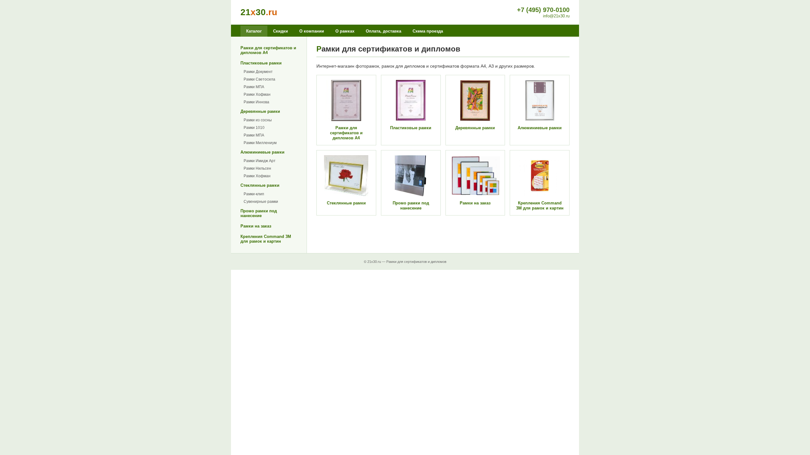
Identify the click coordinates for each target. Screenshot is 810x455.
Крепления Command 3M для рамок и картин (265, 239)
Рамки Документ (258, 72)
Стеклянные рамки (259, 185)
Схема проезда (428, 31)
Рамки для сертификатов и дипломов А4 (268, 50)
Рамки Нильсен (257, 168)
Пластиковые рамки (261, 63)
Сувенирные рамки (261, 201)
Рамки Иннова (256, 102)
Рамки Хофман (257, 94)
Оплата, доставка (383, 31)
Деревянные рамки (260, 111)
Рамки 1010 (254, 127)
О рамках (344, 31)
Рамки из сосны (258, 120)
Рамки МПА (254, 87)
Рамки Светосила (259, 79)
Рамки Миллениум (260, 143)
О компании (311, 31)
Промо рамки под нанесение (258, 213)
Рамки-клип (254, 194)
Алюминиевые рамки (262, 152)
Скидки (280, 31)
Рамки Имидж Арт (260, 161)
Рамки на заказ (255, 226)
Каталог (254, 31)
